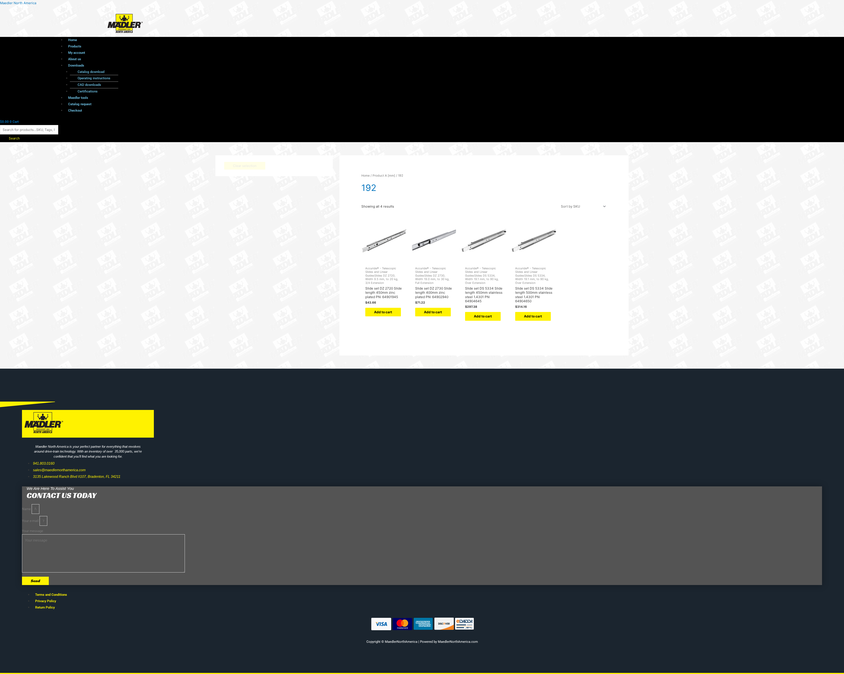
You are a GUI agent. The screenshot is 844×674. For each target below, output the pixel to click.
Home (72, 40)
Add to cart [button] (383, 312)
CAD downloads (89, 85)
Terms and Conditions (51, 595)
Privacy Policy (45, 601)
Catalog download (91, 72)
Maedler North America (18, 3)
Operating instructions (94, 78)
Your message (32, 531)
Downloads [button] (76, 65)
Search (14, 138)
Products (74, 46)
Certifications (88, 91)
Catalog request (79, 104)
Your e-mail (31, 521)
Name (27, 509)
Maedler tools (78, 98)
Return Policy (45, 607)
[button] (391, 65)
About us (74, 59)
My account (76, 53)
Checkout (75, 110)
